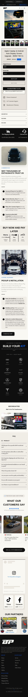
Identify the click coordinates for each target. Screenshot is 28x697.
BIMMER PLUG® (8, 591)
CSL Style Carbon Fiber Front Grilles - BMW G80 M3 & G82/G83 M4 (11, 539)
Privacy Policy (4, 676)
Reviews (17, 662)
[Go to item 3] (13, 43)
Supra (2, 665)
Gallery (3, 670)
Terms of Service (5, 683)
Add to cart (14, 79)
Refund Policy (4, 678)
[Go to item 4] (17, 43)
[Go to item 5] (22, 43)
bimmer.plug (16, 591)
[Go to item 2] (8, 43)
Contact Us (19, 1)
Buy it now (14, 83)
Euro (2, 662)
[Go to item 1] (3, 43)
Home (2, 658)
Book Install (9, 1)
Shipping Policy (4, 680)
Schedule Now (7, 333)
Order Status (18, 667)
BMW (2, 660)
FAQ (16, 665)
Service (3, 667)
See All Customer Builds (14, 550)
